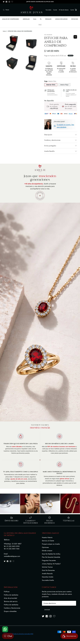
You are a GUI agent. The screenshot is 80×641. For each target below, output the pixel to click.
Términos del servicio (10, 601)
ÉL (40, 19)
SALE (40, 25)
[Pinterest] (12, 1)
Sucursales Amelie (48, 580)
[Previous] (3, 503)
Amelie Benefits (49, 151)
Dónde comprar (47, 550)
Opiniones (45, 547)
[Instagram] (9, 1)
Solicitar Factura (47, 567)
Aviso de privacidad (10, 598)
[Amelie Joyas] (31, 10)
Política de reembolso (11, 595)
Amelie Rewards (47, 573)
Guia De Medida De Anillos (51, 554)
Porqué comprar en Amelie (51, 544)
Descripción (48, 135)
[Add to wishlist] (75, 37)
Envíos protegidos (50, 146)
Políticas (6, 591)
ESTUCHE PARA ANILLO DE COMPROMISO (20, 31)
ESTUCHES (74, 19)
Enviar (47, 610)
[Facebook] (6, 1)
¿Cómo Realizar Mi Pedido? (51, 564)
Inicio (4, 31)
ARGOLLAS (26, 19)
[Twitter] (3, 1)
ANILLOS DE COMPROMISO (10, 19)
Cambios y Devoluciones (12, 608)
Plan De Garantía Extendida (51, 557)
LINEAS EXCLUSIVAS (61, 19)
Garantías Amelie (47, 577)
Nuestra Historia (47, 537)
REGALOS (48, 19)
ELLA (34, 19)
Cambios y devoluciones (52, 140)
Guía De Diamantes (48, 570)
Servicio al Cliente (48, 541)
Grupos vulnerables (10, 611)
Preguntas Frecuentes (49, 560)
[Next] (77, 503)
